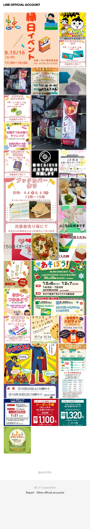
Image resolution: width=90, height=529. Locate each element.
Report (30, 492)
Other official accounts (50, 492)
